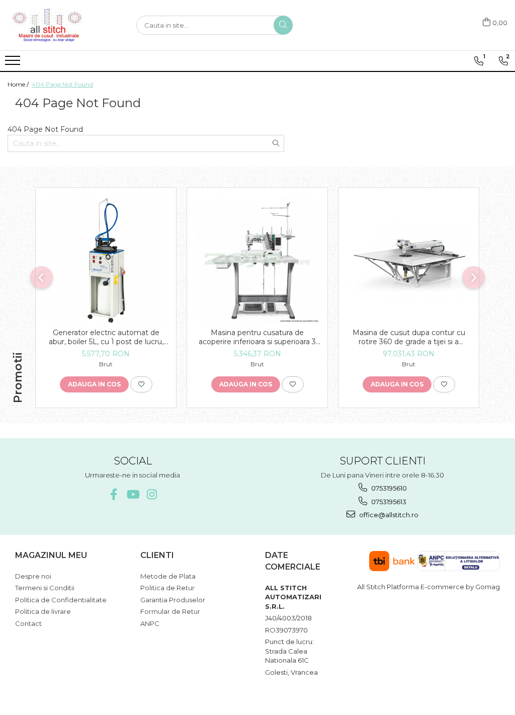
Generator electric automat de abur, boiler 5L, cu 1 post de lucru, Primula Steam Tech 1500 (106, 337)
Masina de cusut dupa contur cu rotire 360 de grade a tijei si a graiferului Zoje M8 (409, 337)
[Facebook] (113, 494)
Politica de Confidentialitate (61, 600)
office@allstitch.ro (388, 515)
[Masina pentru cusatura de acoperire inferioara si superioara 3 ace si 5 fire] (257, 260)
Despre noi (33, 576)
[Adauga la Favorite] (141, 384)
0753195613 (388, 502)
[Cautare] (283, 25)
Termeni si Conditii (44, 588)
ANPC (149, 623)
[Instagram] (151, 494)
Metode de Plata (168, 576)
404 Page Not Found (62, 84)
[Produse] (14, 63)
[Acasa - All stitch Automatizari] (58, 25)
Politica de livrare (43, 611)
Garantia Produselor (172, 600)
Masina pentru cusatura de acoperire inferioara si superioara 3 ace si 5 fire (257, 337)
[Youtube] (132, 494)
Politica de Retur (167, 588)
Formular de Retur (170, 611)
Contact (28, 623)
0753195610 (388, 488)
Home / (19, 84)
